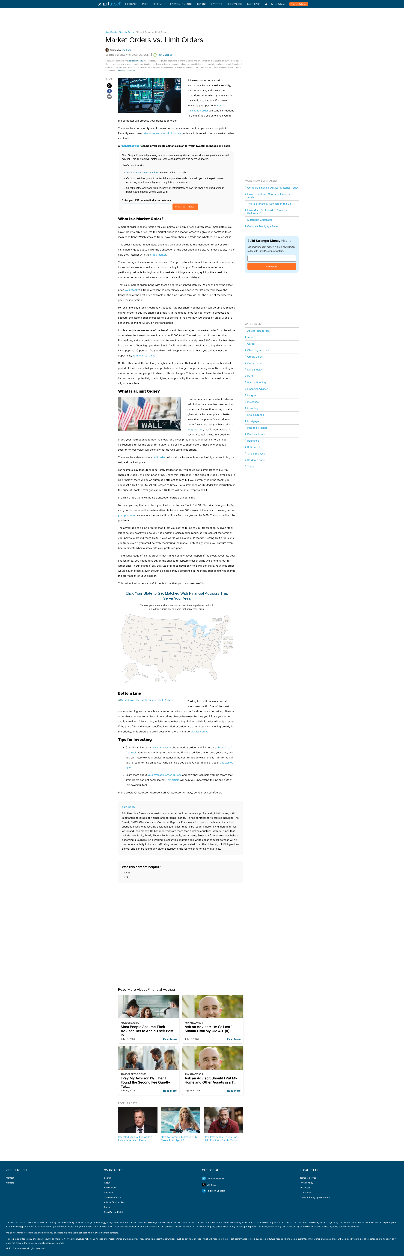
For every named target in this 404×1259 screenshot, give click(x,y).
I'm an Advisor (278, 4)
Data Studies (255, 369)
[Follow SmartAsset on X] (204, 1184)
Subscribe (271, 266)
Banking (201, 4)
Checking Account (258, 350)
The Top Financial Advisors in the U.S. (269, 203)
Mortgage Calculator (259, 219)
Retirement (159, 4)
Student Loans (255, 460)
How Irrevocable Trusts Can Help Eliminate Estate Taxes (220, 1138)
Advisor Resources (258, 330)
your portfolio (126, 515)
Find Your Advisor (185, 206)
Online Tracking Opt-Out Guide (315, 1197)
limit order (159, 457)
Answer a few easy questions (142, 172)
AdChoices (305, 1187)
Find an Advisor (299, 4)
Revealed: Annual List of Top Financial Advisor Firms (135, 1138)
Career (251, 343)
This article (172, 779)
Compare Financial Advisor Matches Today (273, 187)
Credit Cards (255, 356)
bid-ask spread (199, 731)
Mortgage (131, 4)
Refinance (253, 440)
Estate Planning (256, 382)
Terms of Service (308, 1178)
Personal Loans (256, 434)
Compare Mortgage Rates (262, 226)
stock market (158, 254)
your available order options (164, 774)
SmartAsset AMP (112, 1197)
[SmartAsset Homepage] (109, 4)
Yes (127, 872)
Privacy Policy (306, 1182)
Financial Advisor (127, 32)
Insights (251, 395)
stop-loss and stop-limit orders (162, 133)
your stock (131, 289)
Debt (250, 376)
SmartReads (253, 4)
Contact (10, 1178)
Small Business (256, 453)
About (107, 1182)
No (127, 877)
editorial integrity (136, 61)
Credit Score (254, 363)
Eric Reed (128, 807)
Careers (10, 1182)
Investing (216, 4)
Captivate (108, 1192)
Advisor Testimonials (114, 1202)
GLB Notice (305, 1192)
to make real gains (144, 355)
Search (107, 1178)
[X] (109, 85)
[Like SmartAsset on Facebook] (204, 1178)
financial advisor (131, 145)
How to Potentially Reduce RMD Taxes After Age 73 (180, 1138)
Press (107, 1207)
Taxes (145, 4)
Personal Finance (257, 427)
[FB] (109, 91)
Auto (250, 337)
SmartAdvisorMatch (113, 1212)
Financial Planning (181, 4)
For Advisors (234, 4)
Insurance (253, 401)
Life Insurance (255, 414)
